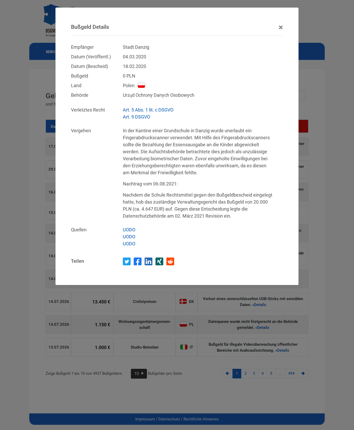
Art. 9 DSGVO (136, 117)
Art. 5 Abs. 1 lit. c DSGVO (148, 110)
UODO (129, 229)
